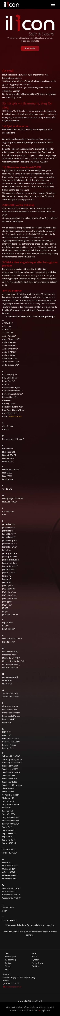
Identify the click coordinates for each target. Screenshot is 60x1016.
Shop (7, 969)
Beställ (35, 956)
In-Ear (34, 953)
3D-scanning (10, 959)
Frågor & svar (38, 963)
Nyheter (35, 959)
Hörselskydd (10, 956)
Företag (8, 966)
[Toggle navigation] (52, 4)
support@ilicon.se (13, 986)
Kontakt (8, 963)
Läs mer (31, 48)
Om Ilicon (36, 966)
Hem (7, 953)
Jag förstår (45, 1010)
